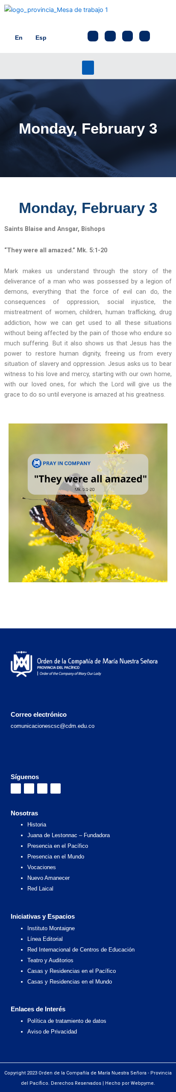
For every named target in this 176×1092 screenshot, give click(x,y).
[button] (88, 68)
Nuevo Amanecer (48, 878)
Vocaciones (41, 867)
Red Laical (40, 888)
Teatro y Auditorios (50, 960)
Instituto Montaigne (51, 928)
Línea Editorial (45, 939)
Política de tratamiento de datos (66, 1021)
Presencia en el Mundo (55, 856)
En (19, 37)
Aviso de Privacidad (52, 1031)
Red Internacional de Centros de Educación (81, 949)
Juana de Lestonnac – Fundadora (68, 835)
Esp (41, 37)
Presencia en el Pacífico (57, 846)
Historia (36, 824)
